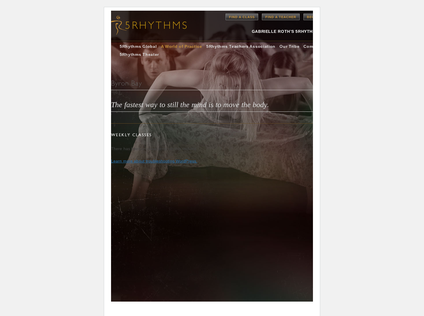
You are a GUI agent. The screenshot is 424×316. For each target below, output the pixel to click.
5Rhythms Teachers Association (240, 46)
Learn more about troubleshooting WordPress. (154, 161)
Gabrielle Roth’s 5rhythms (285, 31)
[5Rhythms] (143, 25)
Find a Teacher (280, 17)
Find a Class (242, 17)
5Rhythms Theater (139, 54)
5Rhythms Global (138, 46)
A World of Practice (181, 46)
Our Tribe (289, 46)
